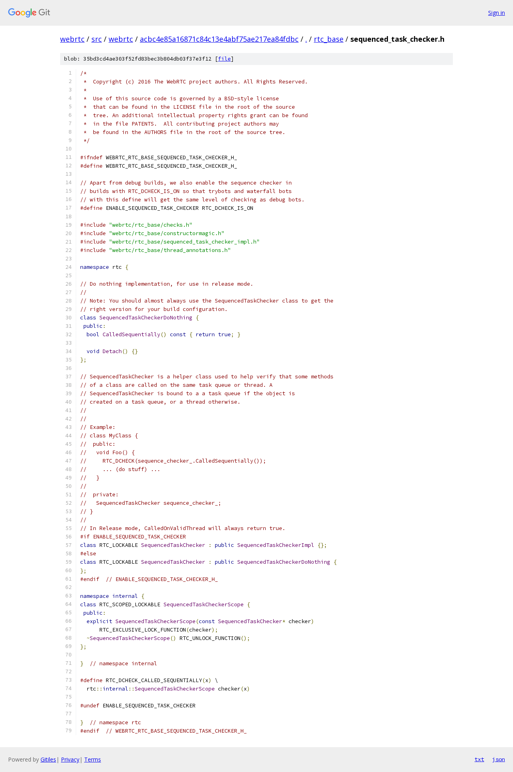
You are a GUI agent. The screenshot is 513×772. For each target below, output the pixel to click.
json (498, 759)
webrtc (72, 39)
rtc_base (328, 39)
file (224, 58)
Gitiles (48, 759)
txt (479, 759)
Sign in (496, 12)
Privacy (70, 759)
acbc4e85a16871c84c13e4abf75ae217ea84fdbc (219, 39)
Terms (92, 759)
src (96, 39)
